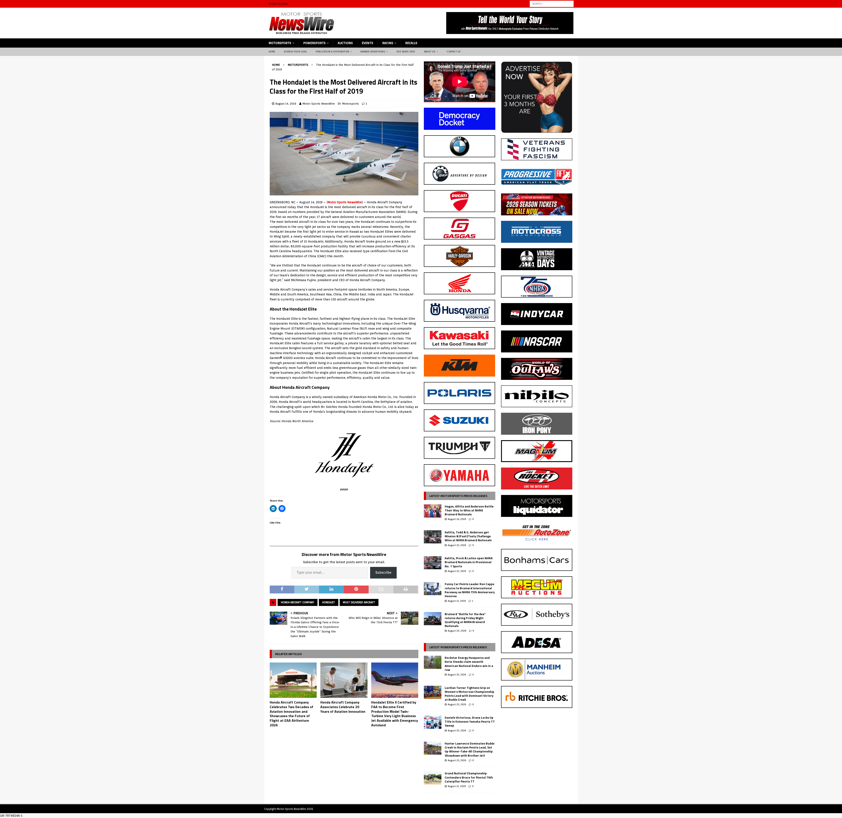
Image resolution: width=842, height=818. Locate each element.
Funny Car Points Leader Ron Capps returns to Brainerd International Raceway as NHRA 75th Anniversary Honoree (470, 590)
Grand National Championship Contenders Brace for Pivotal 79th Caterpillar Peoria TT (469, 777)
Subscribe (383, 572)
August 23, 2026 (457, 545)
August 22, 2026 (457, 571)
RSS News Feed (406, 51)
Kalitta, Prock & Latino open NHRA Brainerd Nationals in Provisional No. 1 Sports (468, 562)
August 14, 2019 (285, 103)
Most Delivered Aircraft (359, 602)
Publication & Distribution (332, 51)
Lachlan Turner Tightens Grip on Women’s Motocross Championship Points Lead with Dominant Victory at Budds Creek (469, 693)
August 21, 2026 (457, 600)
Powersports (314, 43)
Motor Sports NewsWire (318, 103)
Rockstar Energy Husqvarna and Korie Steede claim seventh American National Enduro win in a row (469, 663)
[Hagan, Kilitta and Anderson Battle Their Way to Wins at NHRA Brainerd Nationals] (432, 511)
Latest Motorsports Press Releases (458, 495)
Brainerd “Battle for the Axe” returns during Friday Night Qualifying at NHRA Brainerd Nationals (465, 620)
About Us (429, 51)
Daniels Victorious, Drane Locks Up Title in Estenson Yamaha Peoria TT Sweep (470, 721)
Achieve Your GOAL (295, 51)
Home (272, 51)
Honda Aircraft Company (297, 602)
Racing (387, 43)
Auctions (345, 43)
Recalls (411, 43)
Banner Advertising (372, 51)
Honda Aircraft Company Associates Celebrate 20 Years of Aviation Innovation (342, 707)
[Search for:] (552, 3)
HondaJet (328, 602)
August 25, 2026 (457, 674)
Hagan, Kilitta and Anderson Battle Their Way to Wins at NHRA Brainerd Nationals (469, 510)
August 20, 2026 (457, 630)
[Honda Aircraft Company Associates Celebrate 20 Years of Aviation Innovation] (343, 680)
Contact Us (454, 51)
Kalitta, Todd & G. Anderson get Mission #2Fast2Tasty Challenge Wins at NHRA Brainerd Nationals (468, 536)
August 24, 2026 (457, 519)
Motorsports (280, 43)
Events (367, 43)
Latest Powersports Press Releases (458, 647)
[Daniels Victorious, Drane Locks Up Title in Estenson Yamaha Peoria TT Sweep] (432, 722)
